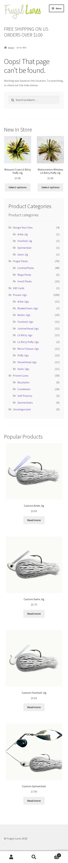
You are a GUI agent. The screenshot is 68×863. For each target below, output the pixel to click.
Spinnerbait (24, 247)
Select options (18, 187)
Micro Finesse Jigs (28, 348)
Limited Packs (25, 268)
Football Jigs (25, 321)
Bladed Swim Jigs (27, 308)
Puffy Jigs (23, 355)
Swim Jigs (23, 369)
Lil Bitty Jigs (24, 335)
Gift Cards (18, 288)
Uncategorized (22, 409)
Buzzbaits (23, 382)
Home (11, 47)
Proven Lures (20, 375)
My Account (11, 857)
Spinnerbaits (25, 402)
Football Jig (24, 241)
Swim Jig (22, 254)
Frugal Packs (20, 261)
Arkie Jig (22, 234)
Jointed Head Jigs (28, 328)
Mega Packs (24, 274)
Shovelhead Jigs (27, 362)
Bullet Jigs (23, 315)
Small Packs (24, 281)
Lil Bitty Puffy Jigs (28, 342)
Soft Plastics (24, 395)
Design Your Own (23, 227)
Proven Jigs (20, 295)
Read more (34, 520)
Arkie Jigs (23, 301)
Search (34, 857)
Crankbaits (24, 389)
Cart (52, 854)
